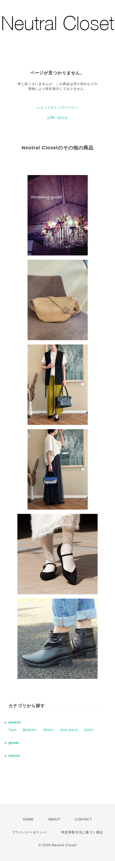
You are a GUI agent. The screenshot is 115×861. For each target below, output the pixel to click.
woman (15, 722)
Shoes (48, 730)
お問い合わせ (57, 118)
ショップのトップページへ (57, 107)
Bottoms (30, 730)
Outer (89, 730)
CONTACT (83, 819)
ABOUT (54, 819)
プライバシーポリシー (29, 832)
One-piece (69, 730)
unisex (14, 756)
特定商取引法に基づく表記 (82, 832)
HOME (28, 819)
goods (14, 743)
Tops (13, 730)
